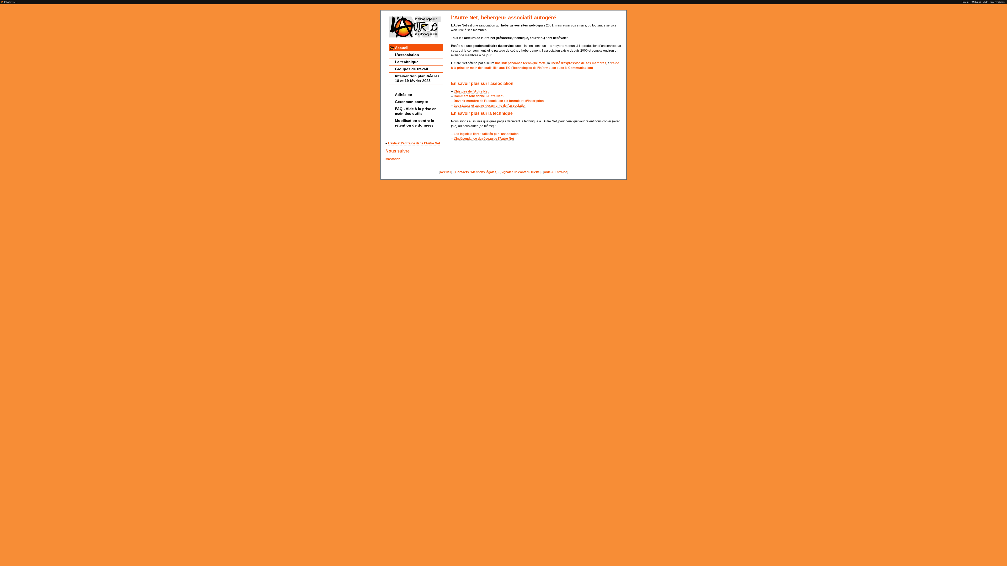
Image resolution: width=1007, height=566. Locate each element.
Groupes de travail (411, 69)
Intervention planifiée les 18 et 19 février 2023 (417, 78)
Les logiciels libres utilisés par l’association (486, 134)
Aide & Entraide (555, 172)
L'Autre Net (10, 2)
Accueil (401, 48)
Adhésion (403, 94)
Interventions (997, 2)
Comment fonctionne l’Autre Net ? (479, 96)
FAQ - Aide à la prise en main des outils (416, 111)
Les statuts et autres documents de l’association (490, 105)
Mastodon (392, 159)
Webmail (976, 2)
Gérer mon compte (411, 102)
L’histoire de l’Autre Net (471, 91)
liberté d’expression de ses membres (578, 63)
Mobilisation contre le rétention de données (414, 122)
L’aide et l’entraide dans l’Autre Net (414, 143)
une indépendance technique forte (520, 63)
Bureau (965, 2)
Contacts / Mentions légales (475, 172)
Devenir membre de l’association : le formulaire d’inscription (499, 101)
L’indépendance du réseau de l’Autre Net (484, 138)
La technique (407, 62)
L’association (407, 55)
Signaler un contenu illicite (520, 172)
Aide (985, 2)
